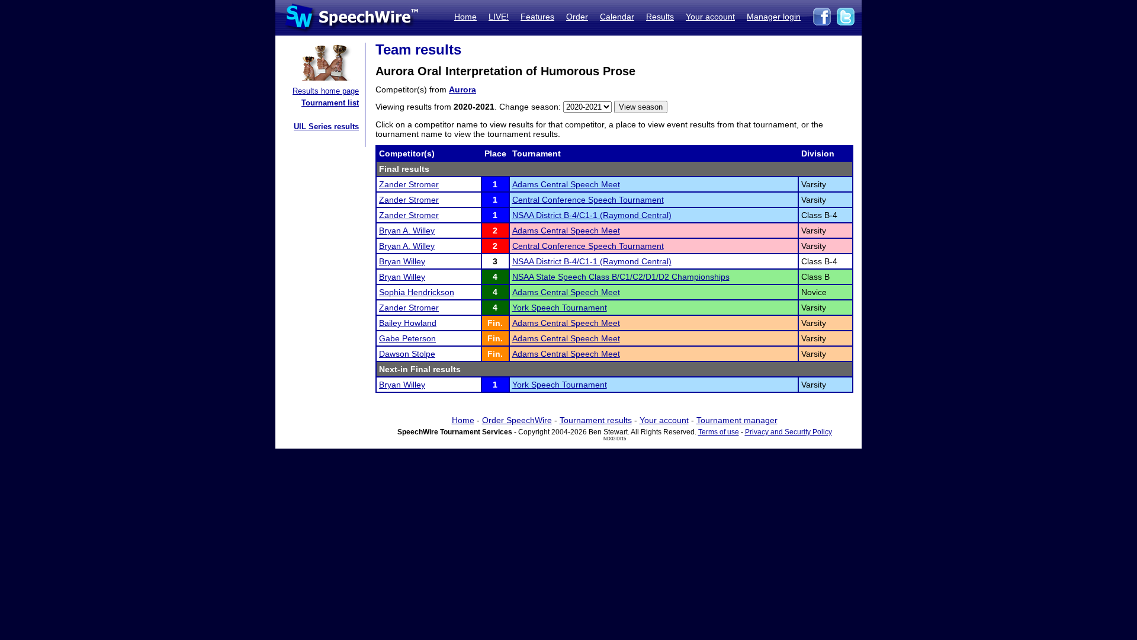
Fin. (495, 323)
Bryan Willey (402, 261)
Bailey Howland (407, 323)
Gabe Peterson (407, 338)
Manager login (774, 16)
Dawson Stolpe (407, 354)
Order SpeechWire (517, 420)
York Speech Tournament (559, 307)
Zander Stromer (409, 184)
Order (577, 16)
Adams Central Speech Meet (566, 184)
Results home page (326, 91)
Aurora (462, 89)
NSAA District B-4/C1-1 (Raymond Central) (592, 215)
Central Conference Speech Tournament (588, 199)
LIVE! (499, 16)
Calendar (617, 16)
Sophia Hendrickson (416, 292)
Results (660, 16)
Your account (710, 16)
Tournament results (596, 420)
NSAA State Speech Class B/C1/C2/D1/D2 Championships (621, 276)
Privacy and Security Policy (788, 432)
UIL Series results (326, 126)
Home (465, 16)
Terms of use (718, 432)
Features (537, 16)
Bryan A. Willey (407, 230)
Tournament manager (737, 420)
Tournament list (330, 102)
